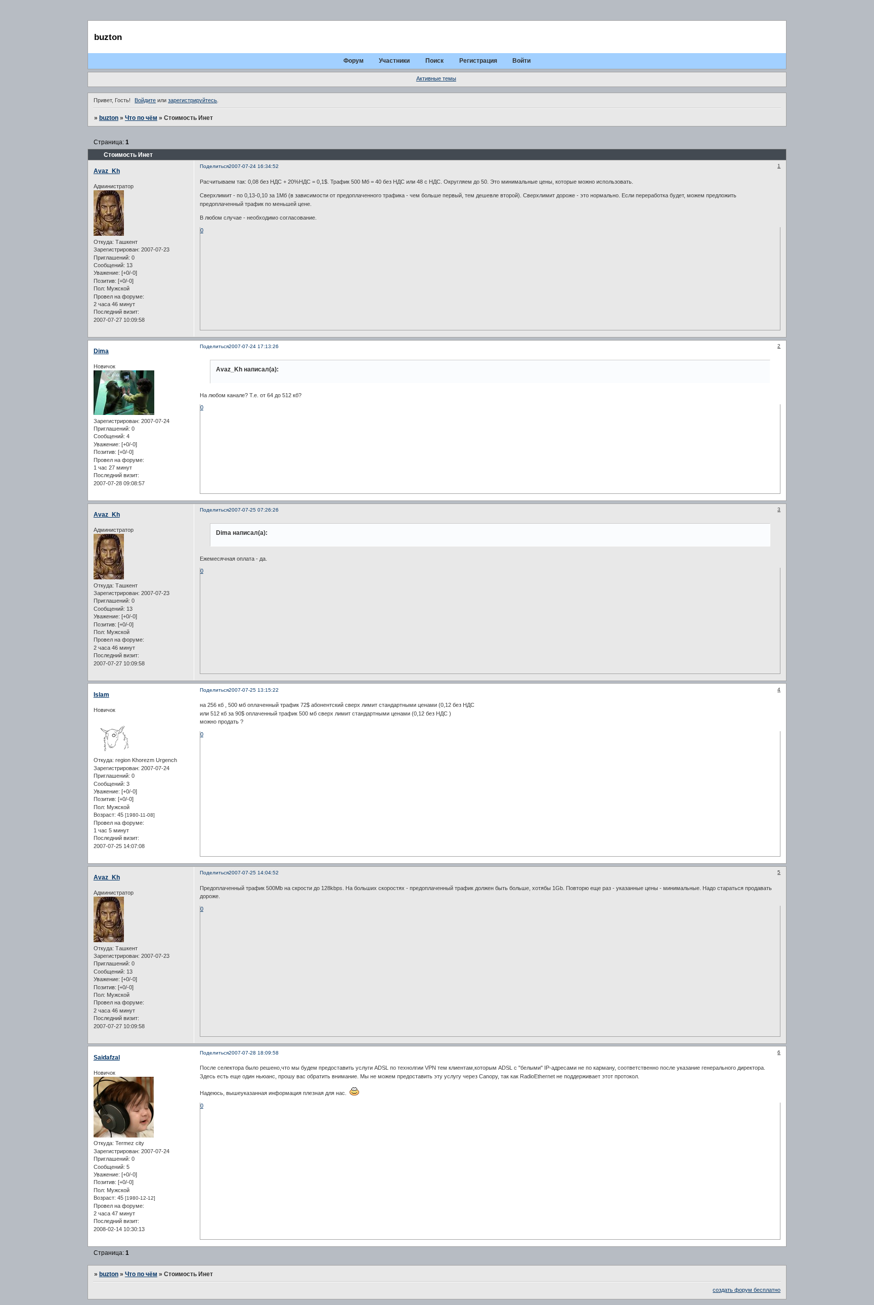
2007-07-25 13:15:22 (254, 690)
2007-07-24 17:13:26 (254, 346)
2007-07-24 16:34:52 (254, 166)
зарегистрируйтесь (192, 100)
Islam (101, 694)
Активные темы (436, 78)
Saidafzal (107, 1057)
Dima (101, 351)
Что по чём (141, 117)
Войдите (145, 100)
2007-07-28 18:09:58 (254, 1053)
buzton (108, 117)
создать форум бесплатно (746, 1290)
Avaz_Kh (107, 171)
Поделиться (214, 166)
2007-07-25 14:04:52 (254, 872)
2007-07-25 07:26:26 (254, 510)
